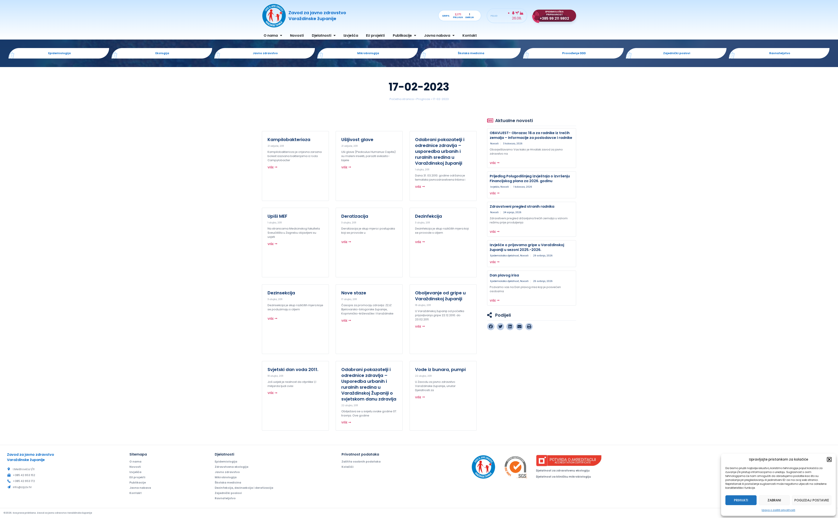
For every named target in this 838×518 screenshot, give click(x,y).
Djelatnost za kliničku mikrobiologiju (563, 476)
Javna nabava (437, 35)
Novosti (297, 35)
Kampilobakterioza (289, 139)
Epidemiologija (226, 461)
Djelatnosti (321, 35)
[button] (829, 459)
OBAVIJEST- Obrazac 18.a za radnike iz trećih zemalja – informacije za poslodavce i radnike (531, 135)
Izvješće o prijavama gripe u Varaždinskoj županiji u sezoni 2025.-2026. (527, 247)
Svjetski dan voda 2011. (293, 369)
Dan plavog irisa (504, 275)
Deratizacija (354, 216)
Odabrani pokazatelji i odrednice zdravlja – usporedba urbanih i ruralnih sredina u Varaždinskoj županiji (439, 151)
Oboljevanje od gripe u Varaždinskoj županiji (440, 296)
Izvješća (350, 35)
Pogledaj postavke (811, 500)
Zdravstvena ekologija (231, 467)
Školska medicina (228, 482)
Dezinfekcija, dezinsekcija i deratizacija (244, 488)
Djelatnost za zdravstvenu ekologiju (563, 470)
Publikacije (402, 35)
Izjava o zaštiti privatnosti (778, 510)
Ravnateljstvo (225, 498)
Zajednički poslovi (228, 493)
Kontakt (469, 35)
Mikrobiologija (226, 477)
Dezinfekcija (428, 216)
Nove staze (353, 293)
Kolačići (348, 467)
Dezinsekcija (281, 293)
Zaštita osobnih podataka (361, 461)
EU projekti (375, 35)
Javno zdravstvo (227, 472)
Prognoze (423, 99)
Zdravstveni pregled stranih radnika (522, 206)
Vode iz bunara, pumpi (440, 369)
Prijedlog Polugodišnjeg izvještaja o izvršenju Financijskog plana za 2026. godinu (530, 178)
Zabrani (774, 500)
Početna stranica (402, 99)
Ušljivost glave (357, 139)
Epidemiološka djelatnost (504, 255)
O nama (271, 35)
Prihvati (741, 500)
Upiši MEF (277, 216)
